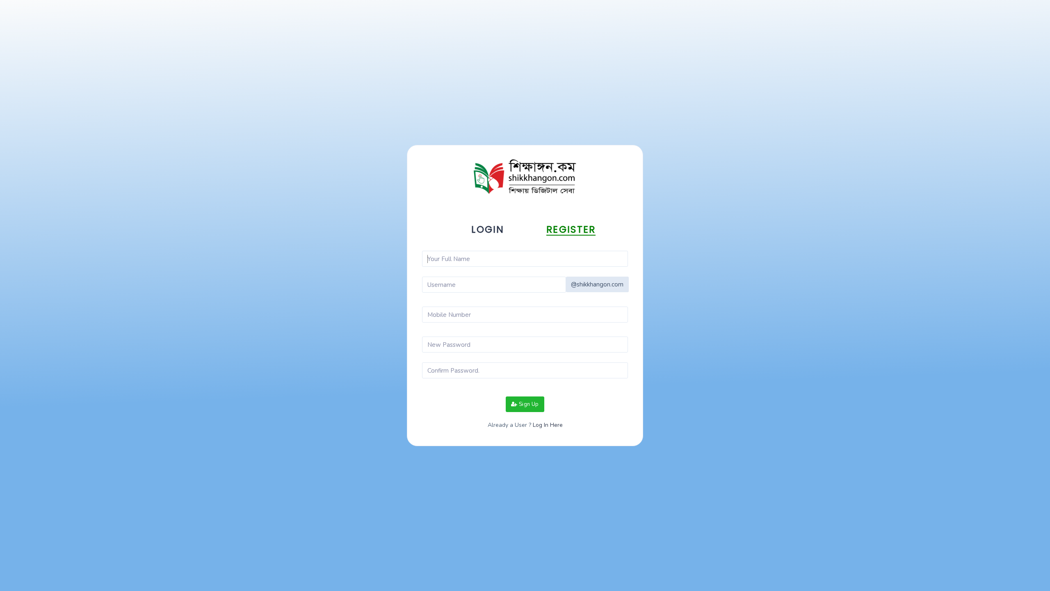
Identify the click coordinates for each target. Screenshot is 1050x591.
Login (487, 229)
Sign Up (528, 404)
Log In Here (547, 425)
